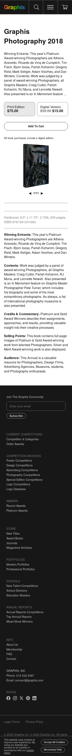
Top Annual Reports (19, 617)
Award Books (14, 538)
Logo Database (16, 489)
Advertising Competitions (22, 470)
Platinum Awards (17, 510)
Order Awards (15, 444)
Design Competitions (19, 465)
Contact (11, 659)
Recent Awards (16, 506)
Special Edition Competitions (24, 480)
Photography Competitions (23, 475)
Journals (11, 543)
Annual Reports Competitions (24, 612)
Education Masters (18, 595)
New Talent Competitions (22, 586)
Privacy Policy (34, 722)
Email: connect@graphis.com (24, 680)
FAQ (9, 654)
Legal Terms (12, 722)
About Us (12, 644)
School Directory (16, 590)
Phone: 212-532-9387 (20, 675)
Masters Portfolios (17, 564)
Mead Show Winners (19, 621)
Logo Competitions (18, 484)
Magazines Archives (19, 548)
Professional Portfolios (20, 569)
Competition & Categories (22, 439)
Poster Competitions (19, 460)
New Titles (13, 533)
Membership (14, 649)
